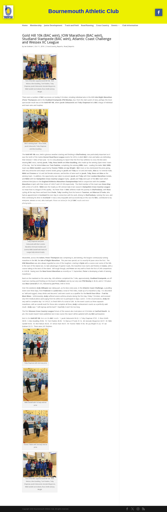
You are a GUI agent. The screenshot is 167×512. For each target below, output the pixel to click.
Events (114, 26)
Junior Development (53, 26)
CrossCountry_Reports (54, 46)
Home (25, 26)
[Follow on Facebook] (158, 12)
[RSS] (143, 509)
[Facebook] (127, 509)
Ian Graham (28, 46)
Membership (36, 26)
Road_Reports (69, 46)
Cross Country (102, 26)
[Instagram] (138, 509)
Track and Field (72, 26)
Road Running (87, 26)
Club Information (130, 26)
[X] (132, 509)
